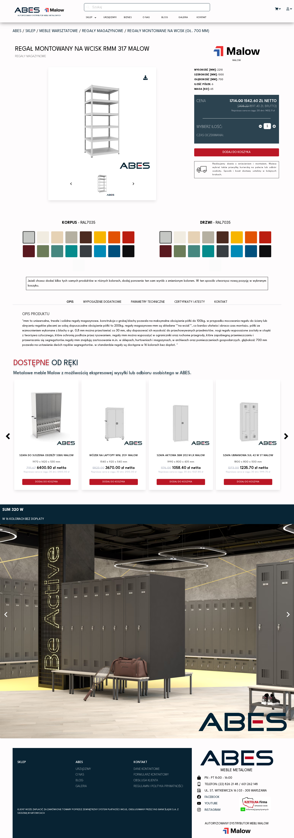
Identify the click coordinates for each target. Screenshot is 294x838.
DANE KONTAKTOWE (147, 769)
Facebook (212, 797)
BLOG (79, 780)
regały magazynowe (102, 31)
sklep (30, 31)
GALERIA (81, 786)
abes (17, 31)
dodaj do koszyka (237, 152)
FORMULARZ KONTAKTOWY (151, 774)
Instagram (212, 810)
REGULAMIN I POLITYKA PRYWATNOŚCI (158, 786)
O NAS (80, 774)
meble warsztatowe (58, 31)
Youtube (211, 803)
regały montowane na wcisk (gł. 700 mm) (168, 31)
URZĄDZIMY (83, 769)
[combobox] (147, 7)
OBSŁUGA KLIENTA (146, 780)
